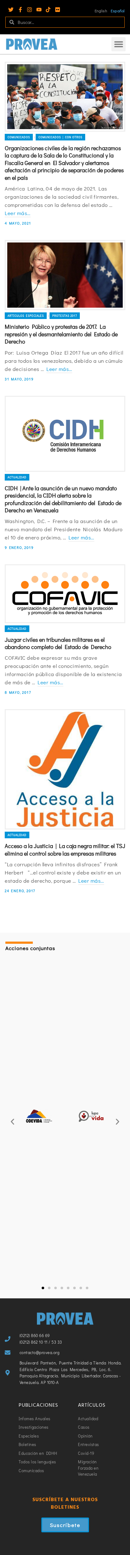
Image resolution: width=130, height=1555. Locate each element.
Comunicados (19, 137)
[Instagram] (29, 9)
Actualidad (17, 477)
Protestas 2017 (64, 315)
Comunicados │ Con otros (60, 137)
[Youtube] (39, 9)
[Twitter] (11, 9)
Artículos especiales (26, 315)
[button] (118, 44)
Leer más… (18, 213)
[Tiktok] (48, 9)
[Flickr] (57, 9)
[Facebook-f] (20, 9)
